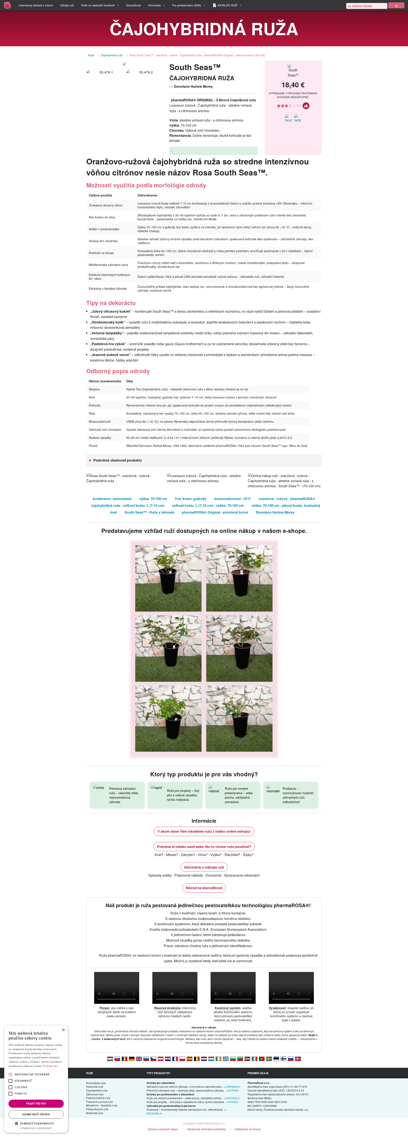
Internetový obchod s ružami (36, 5)
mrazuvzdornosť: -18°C (232, 498)
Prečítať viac (50, 1066)
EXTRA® (233, 1090)
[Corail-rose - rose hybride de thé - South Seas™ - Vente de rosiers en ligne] (175, 1058)
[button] (36, 1123)
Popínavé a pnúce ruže (99, 1101)
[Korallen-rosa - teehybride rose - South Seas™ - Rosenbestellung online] (132, 1058)
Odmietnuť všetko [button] (36, 1114)
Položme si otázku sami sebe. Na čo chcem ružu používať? (204, 846)
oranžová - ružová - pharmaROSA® (287, 498)
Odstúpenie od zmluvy (248, 1129)
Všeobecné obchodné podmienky (206, 1129)
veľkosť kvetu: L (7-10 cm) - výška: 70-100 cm (208, 505)
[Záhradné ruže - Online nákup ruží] (396, 5)
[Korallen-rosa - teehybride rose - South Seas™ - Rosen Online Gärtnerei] (160, 1058)
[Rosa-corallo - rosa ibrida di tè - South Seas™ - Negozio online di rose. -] (254, 1058)
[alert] (36, 1079)
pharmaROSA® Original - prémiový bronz (215, 512)
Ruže (91, 55)
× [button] (63, 1030)
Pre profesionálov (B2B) (186, 5)
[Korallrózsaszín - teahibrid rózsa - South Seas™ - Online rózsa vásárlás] (110, 1058)
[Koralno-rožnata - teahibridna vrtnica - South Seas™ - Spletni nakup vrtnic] (146, 1058)
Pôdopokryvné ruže (97, 1109)
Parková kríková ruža (98, 1098)
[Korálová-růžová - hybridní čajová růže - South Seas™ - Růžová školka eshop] (153, 1058)
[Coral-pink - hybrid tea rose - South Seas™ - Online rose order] (139, 1058)
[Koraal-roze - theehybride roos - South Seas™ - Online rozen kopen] (204, 1058)
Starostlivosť (133, 5)
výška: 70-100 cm (153, 498)
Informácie (154, 5)
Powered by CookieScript (36, 1128)
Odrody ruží (67, 5)
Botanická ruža (94, 1113)
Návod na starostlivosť (204, 887)
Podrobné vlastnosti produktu (117, 460)
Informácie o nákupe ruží (204, 867)
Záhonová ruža (94, 1094)
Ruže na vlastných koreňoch (98, 5)
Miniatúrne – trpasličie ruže (101, 1105)
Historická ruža (94, 1086)
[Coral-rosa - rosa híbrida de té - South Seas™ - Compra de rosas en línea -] (189, 1058)
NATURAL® (233, 1098)
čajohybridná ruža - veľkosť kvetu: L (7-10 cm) (127, 505)
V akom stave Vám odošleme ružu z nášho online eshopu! (204, 831)
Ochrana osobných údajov (163, 1129)
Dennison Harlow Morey (275, 512)
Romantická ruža (96, 1083)
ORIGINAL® (233, 1086)
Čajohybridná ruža (112, 55)
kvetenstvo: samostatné (112, 498)
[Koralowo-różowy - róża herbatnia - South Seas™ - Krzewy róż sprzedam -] (182, 1058)
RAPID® (233, 1102)
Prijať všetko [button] (36, 1103)
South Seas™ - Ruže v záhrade (149, 512)
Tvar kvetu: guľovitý (190, 498)
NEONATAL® (154, 1113)
